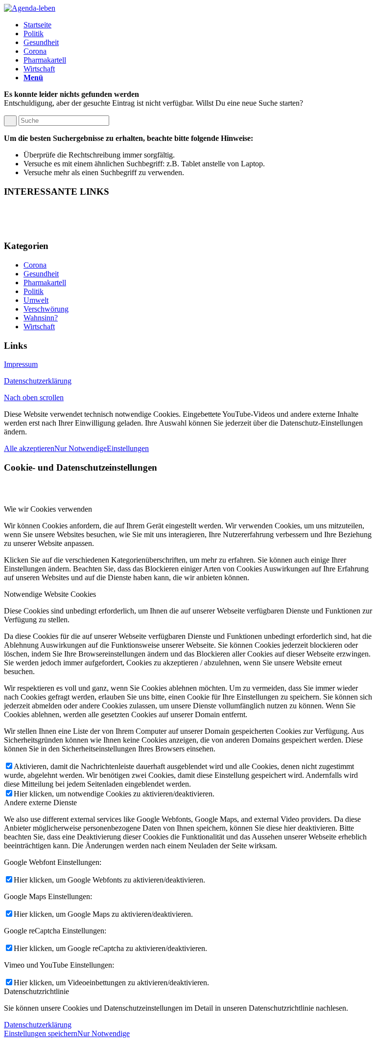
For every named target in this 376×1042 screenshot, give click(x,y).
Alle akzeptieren (29, 448)
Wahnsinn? (41, 318)
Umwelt (36, 300)
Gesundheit (41, 274)
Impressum (21, 364)
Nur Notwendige (80, 448)
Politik (34, 291)
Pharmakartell (45, 282)
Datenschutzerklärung (37, 381)
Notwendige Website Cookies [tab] (50, 594)
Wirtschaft (39, 326)
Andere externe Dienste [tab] (40, 802)
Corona (35, 265)
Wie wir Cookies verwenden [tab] (48, 509)
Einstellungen (128, 448)
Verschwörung (46, 309)
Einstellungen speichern (40, 1033)
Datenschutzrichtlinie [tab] (36, 991)
